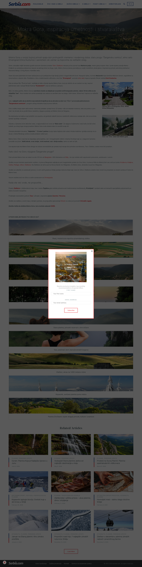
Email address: (71, 300)
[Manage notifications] (4, 562)
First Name (71, 290)
